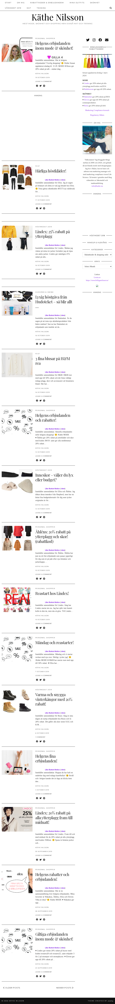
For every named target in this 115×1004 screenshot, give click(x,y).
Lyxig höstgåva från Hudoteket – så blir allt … (53, 301)
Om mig (21, 3)
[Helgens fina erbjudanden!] (17, 762)
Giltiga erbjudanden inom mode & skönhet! (54, 936)
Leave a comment (43, 81)
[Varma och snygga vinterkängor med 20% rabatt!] (17, 701)
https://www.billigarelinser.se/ (97, 280)
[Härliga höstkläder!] (17, 177)
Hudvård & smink (44, 292)
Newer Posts (64, 988)
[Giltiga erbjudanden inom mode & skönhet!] (17, 940)
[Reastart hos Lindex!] (17, 599)
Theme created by (100, 1001)
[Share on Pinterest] (44, 85)
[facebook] (100, 40)
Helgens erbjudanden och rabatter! (52, 418)
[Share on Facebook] (37, 85)
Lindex (86, 83)
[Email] (106, 40)
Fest (37, 166)
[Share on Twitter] (40, 85)
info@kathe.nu (97, 186)
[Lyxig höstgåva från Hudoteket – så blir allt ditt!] (17, 303)
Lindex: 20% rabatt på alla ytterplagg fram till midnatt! (53, 817)
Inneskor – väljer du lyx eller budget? (54, 477)
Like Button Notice (52, 179)
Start (8, 3)
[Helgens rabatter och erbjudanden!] (17, 881)
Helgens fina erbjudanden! (46, 758)
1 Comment (40, 737)
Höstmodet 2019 (43, 227)
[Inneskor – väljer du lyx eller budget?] (17, 481)
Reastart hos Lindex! (52, 593)
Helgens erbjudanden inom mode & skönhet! (54, 46)
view (63, 179)
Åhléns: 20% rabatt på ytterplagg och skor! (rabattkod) (52, 536)
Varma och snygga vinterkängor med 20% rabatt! (53, 699)
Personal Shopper (45, 38)
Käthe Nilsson (57, 16)
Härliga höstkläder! (50, 170)
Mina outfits (77, 3)
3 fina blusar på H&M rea (52, 361)
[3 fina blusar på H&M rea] (17, 365)
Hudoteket (88, 97)
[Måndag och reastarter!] (17, 649)
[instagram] (94, 40)
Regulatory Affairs (97, 115)
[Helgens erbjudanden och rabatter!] (17, 421)
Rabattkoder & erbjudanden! (47, 3)
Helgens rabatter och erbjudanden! (52, 877)
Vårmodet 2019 (13, 8)
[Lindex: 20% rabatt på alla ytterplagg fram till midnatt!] (17, 819)
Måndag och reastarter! (54, 642)
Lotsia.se (97, 277)
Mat (29, 8)
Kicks (86, 106)
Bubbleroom (89, 89)
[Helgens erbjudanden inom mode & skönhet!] (17, 49)
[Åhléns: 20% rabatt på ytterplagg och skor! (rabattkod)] (17, 538)
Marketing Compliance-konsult (97, 110)
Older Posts (12, 988)
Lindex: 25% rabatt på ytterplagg (52, 234)
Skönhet (95, 3)
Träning (41, 8)
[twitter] (87, 40)
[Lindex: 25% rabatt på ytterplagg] (17, 238)
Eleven (86, 100)
